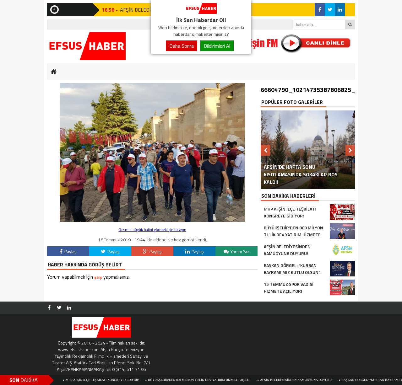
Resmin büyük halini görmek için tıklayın (152, 230)
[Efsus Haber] (201, 12)
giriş (98, 277)
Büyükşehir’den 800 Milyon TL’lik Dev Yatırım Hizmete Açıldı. (186, 380)
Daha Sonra (181, 46)
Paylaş (70, 251)
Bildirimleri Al (217, 46)
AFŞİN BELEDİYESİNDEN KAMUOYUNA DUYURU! (283, 380)
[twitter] (330, 9)
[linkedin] (340, 9)
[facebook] (320, 9)
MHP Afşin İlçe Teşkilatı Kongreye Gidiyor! (89, 380)
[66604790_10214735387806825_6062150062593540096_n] (152, 220)
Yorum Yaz (239, 251)
